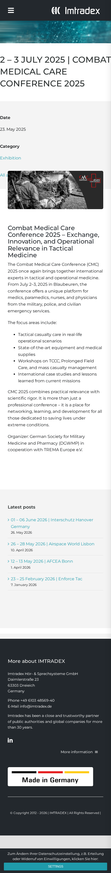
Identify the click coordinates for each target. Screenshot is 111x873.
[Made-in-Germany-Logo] (50, 769)
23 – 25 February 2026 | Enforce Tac (46, 578)
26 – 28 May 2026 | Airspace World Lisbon (52, 543)
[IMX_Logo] (75, 8)
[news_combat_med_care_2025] (55, 172)
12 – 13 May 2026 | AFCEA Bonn (42, 561)
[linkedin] (10, 740)
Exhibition (10, 158)
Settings (55, 866)
